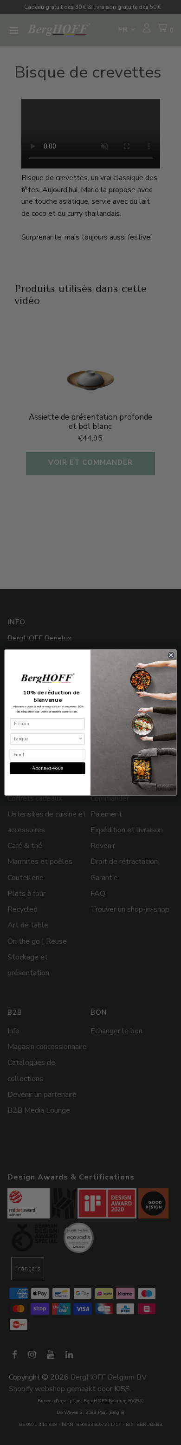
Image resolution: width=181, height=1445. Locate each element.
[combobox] (46, 739)
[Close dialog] (171, 655)
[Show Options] (80, 739)
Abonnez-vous (47, 768)
